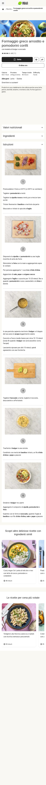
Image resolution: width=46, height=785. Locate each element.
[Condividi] (42, 59)
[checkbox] (2, 53)
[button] (23, 136)
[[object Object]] (36, 59)
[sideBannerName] (23, 108)
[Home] (3, 9)
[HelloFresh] (23, 3)
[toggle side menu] (3, 3)
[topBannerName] (23, 16)
